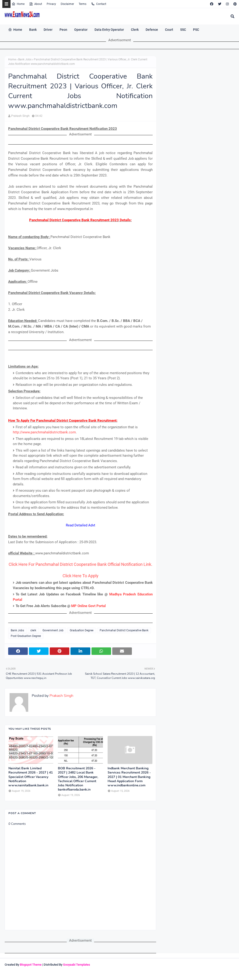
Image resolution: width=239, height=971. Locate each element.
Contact (101, 4)
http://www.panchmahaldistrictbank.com (44, 432)
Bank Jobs (25, 59)
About (38, 4)
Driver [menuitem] (48, 29)
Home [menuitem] (17, 29)
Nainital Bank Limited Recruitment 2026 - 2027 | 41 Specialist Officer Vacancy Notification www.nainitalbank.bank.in (30, 777)
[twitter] (219, 4)
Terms (82, 4)
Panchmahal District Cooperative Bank (124, 630)
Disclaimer (67, 4)
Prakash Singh (20, 115)
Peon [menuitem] (63, 29)
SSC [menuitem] (183, 29)
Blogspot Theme (31, 964)
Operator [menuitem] (81, 29)
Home (21, 4)
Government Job (52, 630)
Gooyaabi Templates (76, 964)
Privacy (51, 4)
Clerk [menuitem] (135, 29)
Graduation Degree (81, 630)
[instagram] (227, 4)
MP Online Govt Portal (88, 606)
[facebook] (211, 4)
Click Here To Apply (80, 575)
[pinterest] (234, 4)
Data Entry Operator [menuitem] (109, 29)
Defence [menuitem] (152, 29)
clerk (33, 630)
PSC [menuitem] (196, 29)
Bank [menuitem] (33, 29)
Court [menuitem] (169, 29)
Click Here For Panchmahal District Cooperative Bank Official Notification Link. (80, 564)
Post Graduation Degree (26, 636)
